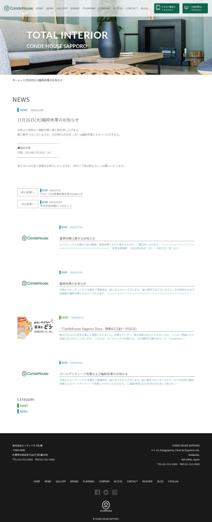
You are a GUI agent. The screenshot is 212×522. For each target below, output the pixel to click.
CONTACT (132, 8)
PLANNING (89, 8)
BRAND (75, 8)
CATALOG (173, 481)
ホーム (16, 80)
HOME (39, 8)
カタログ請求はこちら (169, 8)
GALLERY (62, 8)
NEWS (49, 8)
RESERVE (147, 481)
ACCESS (118, 8)
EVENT (24, 406)
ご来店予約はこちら (196, 8)
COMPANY (104, 8)
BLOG (144, 8)
